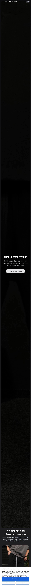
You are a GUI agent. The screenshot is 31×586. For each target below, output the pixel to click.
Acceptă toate (15, 578)
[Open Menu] (2, 2)
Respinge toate (22, 582)
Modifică (8, 582)
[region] (15, 576)
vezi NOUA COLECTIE (15, 271)
